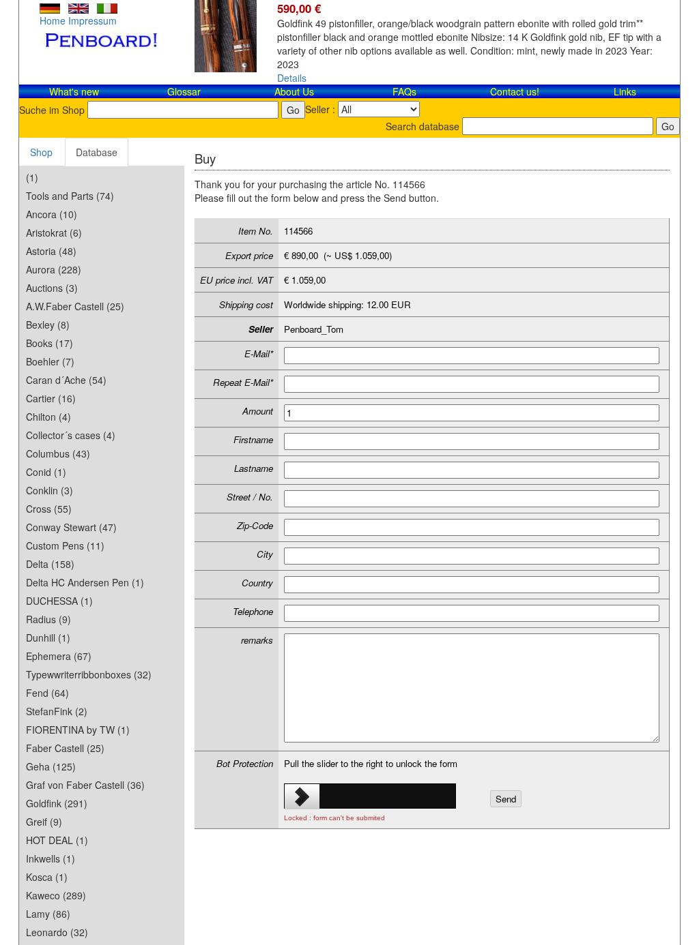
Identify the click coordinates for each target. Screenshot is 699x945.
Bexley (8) (48, 324)
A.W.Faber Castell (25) (75, 306)
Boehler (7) (50, 361)
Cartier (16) (51, 398)
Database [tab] (96, 152)
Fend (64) (47, 693)
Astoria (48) (51, 251)
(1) (32, 177)
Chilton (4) (48, 416)
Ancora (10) (51, 214)
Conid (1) (46, 472)
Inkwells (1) (50, 858)
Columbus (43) (58, 453)
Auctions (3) (52, 288)
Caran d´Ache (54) (66, 380)
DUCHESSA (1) (59, 601)
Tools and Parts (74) (70, 195)
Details (291, 78)
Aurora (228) (53, 269)
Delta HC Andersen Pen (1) (85, 582)
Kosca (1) (47, 877)
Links (625, 91)
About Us (294, 91)
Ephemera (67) (58, 656)
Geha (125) (51, 766)
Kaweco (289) (56, 895)
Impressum (92, 20)
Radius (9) (48, 619)
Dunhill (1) (48, 637)
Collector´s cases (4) (70, 435)
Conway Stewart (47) (71, 527)
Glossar (184, 91)
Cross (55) (49, 508)
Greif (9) (44, 821)
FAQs (404, 91)
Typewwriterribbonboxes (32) (89, 674)
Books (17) (49, 343)
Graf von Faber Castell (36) (85, 785)
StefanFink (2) (56, 711)
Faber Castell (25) (65, 748)
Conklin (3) (49, 490)
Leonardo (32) (57, 932)
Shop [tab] (41, 152)
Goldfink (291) (56, 803)
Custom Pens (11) (65, 545)
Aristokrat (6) (54, 232)
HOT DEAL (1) (57, 840)
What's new (74, 91)
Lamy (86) (48, 913)
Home (53, 20)
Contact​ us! (514, 91)
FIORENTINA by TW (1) (78, 729)
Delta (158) (50, 564)
